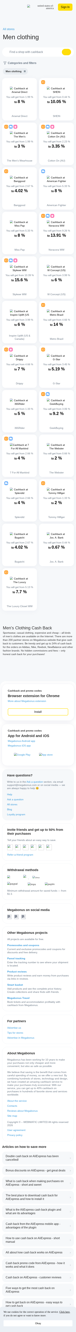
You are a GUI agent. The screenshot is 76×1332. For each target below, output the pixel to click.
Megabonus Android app (21, 741)
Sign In (65, 7)
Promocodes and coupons (23, 945)
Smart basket (15, 984)
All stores (12, 804)
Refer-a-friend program (20, 854)
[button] (66, 52)
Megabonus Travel (18, 998)
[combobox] (38, 52)
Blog (9, 809)
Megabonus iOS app (19, 745)
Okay (38, 1323)
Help (9, 794)
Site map (12, 1115)
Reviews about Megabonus (22, 1110)
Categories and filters (22, 63)
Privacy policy (14, 1135)
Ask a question (35, 781)
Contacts (12, 1105)
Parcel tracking (16, 958)
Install (38, 711)
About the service (17, 1100)
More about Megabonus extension (27, 701)
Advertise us (14, 1027)
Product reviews (17, 971)
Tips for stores (15, 1032)
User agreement (16, 1130)
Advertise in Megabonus (20, 1037)
